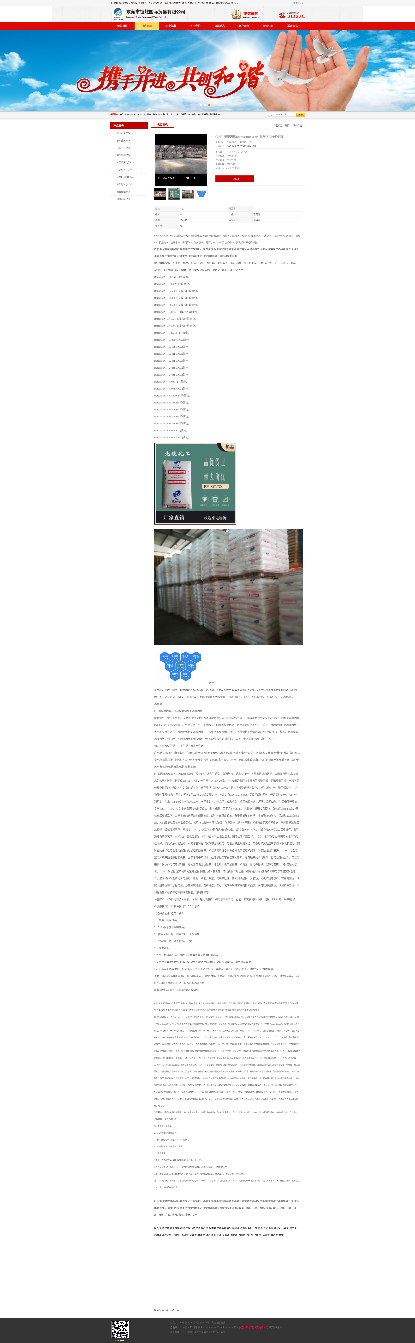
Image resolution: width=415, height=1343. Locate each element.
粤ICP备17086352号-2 (227, 1327)
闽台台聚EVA (123, 199)
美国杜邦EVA (123, 155)
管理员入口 (209, 1332)
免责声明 (198, 1332)
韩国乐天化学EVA (126, 162)
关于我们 (195, 26)
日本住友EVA (123, 140)
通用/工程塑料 (239, 146)
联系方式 (292, 26)
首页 (287, 125)
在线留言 (234, 179)
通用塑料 (251, 146)
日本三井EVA (123, 148)
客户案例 (244, 26)
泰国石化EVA (123, 133)
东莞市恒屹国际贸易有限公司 (253, 1327)
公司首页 (122, 26)
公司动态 (219, 26)
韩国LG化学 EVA (125, 177)
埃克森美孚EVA (124, 170)
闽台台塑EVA (123, 192)
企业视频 (171, 26)
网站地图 (220, 1332)
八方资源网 (188, 1332)
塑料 (229, 146)
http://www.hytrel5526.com (166, 1310)
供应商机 (147, 26)
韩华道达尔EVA (124, 184)
